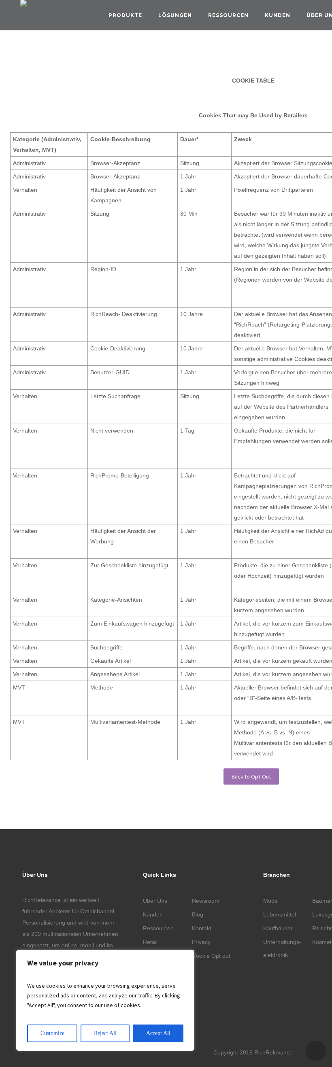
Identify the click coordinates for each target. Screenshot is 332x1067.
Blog (197, 914)
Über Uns (155, 900)
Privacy (201, 942)
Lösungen (175, 15)
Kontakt (201, 928)
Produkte (125, 15)
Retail (150, 942)
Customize (52, 1033)
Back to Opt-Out (251, 776)
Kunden (277, 15)
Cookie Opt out (211, 955)
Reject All (105, 1033)
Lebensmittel (279, 914)
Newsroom (205, 900)
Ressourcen (228, 15)
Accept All (158, 1033)
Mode (270, 900)
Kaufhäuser (278, 928)
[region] (105, 1000)
